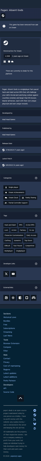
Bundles (6, 321)
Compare (7, 347)
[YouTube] (13, 274)
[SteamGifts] (27, 298)
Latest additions (10, 377)
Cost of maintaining (11, 366)
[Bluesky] (34, 424)
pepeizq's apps (16, 456)
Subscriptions (9, 328)
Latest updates (9, 373)
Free (5, 325)
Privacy (6, 362)
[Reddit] (34, 428)
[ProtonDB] (13, 298)
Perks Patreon (9, 381)
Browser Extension (11, 343)
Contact (6, 358)
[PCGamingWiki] (20, 298)
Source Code (8, 392)
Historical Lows (9, 317)
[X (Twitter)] (6, 274)
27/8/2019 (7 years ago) (15, 150)
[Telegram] (34, 410)
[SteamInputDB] (33, 298)
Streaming (7, 332)
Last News (7, 336)
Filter (5, 351)
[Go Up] (20, 398)
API (4, 388)
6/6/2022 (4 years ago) (15, 165)
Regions (6, 369)
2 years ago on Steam (20, 56)
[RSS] (34, 419)
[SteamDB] (6, 298)
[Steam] (34, 415)
